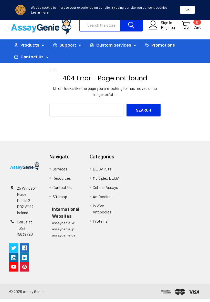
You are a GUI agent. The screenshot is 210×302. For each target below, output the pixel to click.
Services (59, 168)
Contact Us (62, 187)
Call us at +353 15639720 (25, 227)
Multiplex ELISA (106, 178)
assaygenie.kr (63, 223)
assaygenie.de (64, 235)
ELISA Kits (102, 168)
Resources (61, 178)
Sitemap (59, 196)
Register (168, 27)
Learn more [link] (39, 12)
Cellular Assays (105, 187)
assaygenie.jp (63, 229)
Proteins (100, 221)
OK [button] (187, 10)
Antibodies (102, 196)
